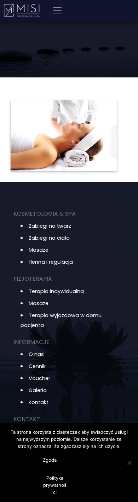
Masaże (38, 249)
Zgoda (50, 460)
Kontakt (38, 402)
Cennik (37, 366)
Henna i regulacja (51, 261)
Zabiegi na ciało (49, 237)
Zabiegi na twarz (50, 225)
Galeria (38, 390)
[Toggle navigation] (57, 10)
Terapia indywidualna (56, 291)
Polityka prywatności (55, 485)
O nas (36, 354)
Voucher (39, 378)
